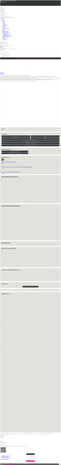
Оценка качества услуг (30, 454)
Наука (3, 23)
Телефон (1, 44)
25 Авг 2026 (3, 173)
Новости (3, 29)
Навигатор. (14, 0)
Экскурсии (45, 136)
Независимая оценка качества (7, 36)
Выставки (4, 27)
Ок (4, 464)
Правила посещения (16, 136)
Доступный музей (5, 25)
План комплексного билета (30, 143)
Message (1, 46)
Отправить (2, 47)
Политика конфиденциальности (9, 464)
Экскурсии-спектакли (6, 31)
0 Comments (2, 73)
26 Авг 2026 (3, 168)
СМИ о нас (4, 30)
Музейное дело (5, 24)
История (4, 21)
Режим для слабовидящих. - (6, 0)
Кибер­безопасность (5, 35)
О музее (3, 20)
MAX (3, 37)
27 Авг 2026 (3, 163)
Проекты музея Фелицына (6, 32)
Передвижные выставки (6, 28)
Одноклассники (5, 39)
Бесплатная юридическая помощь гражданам (15, 153)
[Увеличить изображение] (58, 291)
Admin (3, 72)
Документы (4, 33)
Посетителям (3, 19)
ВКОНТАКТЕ (4, 38)
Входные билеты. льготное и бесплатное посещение (30, 141)
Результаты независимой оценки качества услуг (30, 286)
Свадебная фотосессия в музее (15, 151)
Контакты (4, 26)
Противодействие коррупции (7, 34)
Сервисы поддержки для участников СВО (30, 145)
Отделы (4, 22)
